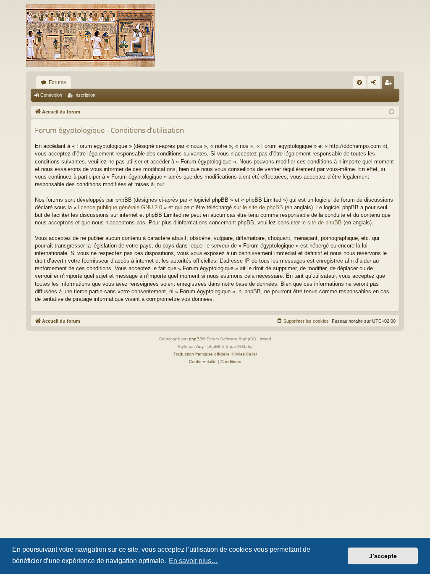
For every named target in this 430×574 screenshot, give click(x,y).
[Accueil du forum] (90, 35)
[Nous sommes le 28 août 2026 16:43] (391, 112)
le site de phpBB (263, 207)
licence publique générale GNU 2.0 (120, 207)
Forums (57, 82)
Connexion (51, 94)
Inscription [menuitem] (389, 84)
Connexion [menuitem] (375, 84)
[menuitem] (359, 82)
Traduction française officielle (201, 354)
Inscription (84, 94)
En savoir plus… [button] (193, 560)
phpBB (195, 339)
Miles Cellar (246, 354)
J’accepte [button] (383, 556)
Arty (200, 346)
